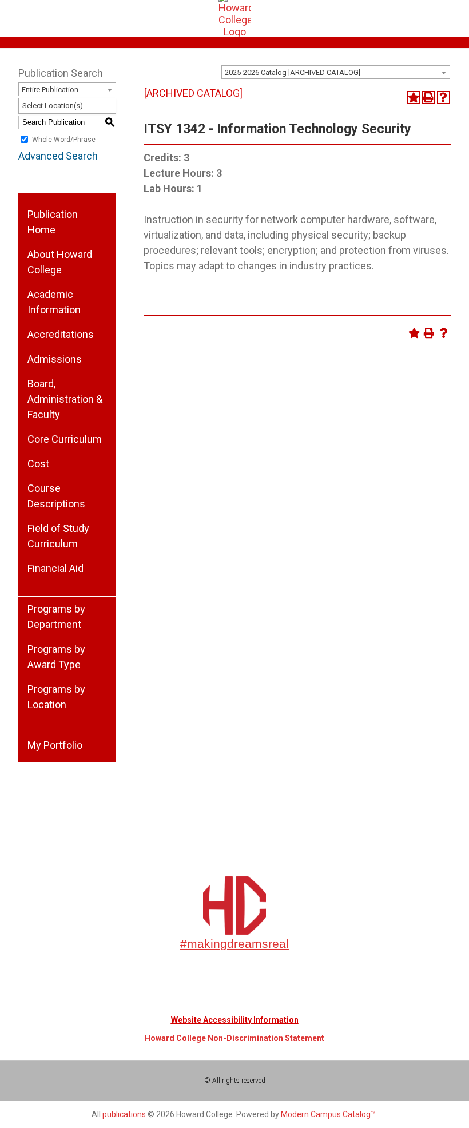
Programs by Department (56, 616)
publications (124, 1114)
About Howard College (59, 262)
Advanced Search (58, 156)
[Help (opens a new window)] (443, 97)
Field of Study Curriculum (58, 536)
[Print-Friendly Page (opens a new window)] (428, 97)
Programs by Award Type (56, 656)
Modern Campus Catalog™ (328, 1114)
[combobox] (335, 72)
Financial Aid (55, 568)
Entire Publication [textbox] (50, 89)
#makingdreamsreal (234, 943)
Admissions (54, 359)
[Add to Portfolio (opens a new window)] (413, 97)
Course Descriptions (56, 496)
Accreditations (60, 334)
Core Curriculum (64, 439)
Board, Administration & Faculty (64, 399)
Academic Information (54, 302)
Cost (38, 464)
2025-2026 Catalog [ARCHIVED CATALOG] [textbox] (292, 72)
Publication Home (52, 222)
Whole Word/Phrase (64, 140)
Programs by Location (56, 696)
